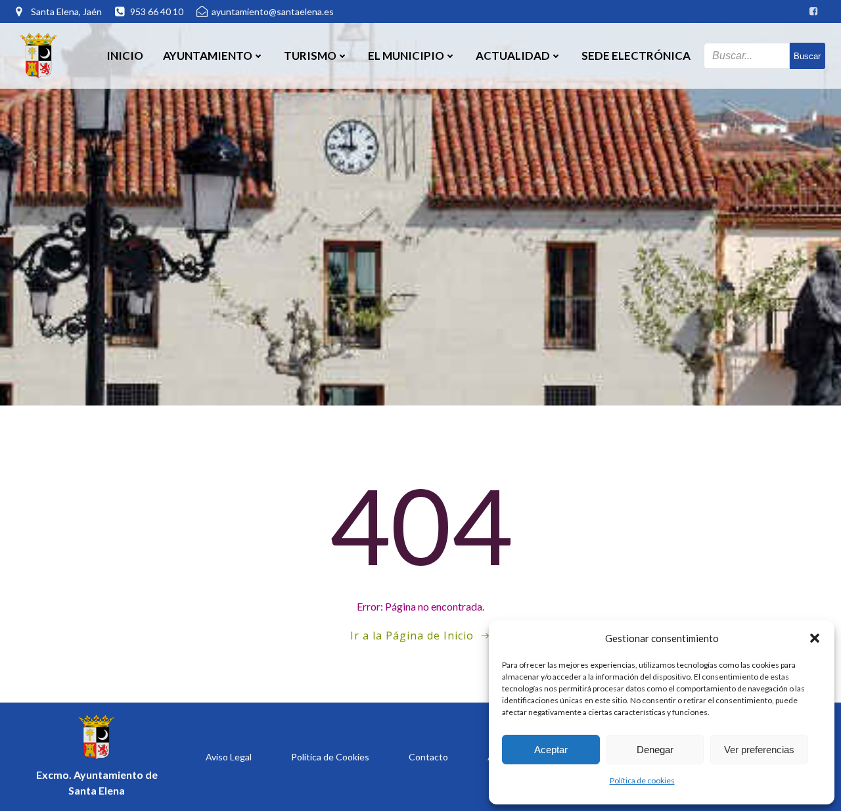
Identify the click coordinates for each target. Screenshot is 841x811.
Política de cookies (642, 780)
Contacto (428, 756)
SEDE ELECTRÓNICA (636, 55)
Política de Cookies (330, 756)
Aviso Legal (229, 756)
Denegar (655, 749)
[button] (814, 638)
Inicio (124, 55)
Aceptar (551, 749)
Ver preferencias (759, 749)
